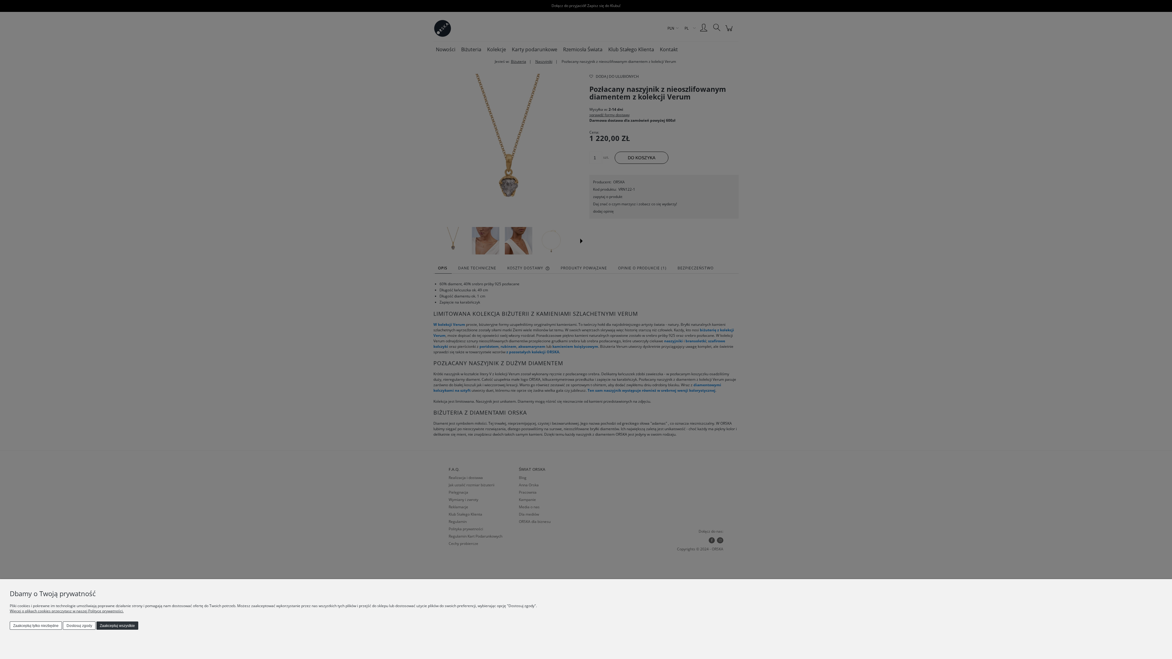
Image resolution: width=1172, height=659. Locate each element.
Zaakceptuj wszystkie (117, 626)
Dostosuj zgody (79, 626)
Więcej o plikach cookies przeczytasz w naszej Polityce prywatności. (67, 611)
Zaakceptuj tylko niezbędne (36, 626)
